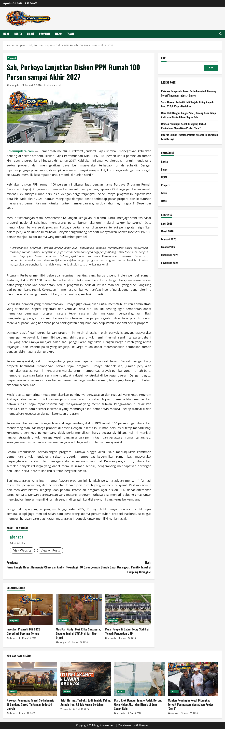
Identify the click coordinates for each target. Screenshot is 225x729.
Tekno (58, 34)
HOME (6, 34)
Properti (44, 34)
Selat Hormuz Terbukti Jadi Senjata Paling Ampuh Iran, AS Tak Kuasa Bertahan (187, 104)
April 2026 (166, 223)
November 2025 (169, 262)
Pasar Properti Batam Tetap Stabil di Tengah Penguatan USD (127, 631)
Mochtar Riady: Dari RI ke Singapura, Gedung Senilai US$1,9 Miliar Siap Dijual (78, 633)
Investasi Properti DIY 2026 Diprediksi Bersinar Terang (23, 631)
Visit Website (22, 550)
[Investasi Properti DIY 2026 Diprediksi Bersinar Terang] (30, 609)
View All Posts (50, 550)
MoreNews (124, 725)
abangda (14, 85)
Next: (115, 567)
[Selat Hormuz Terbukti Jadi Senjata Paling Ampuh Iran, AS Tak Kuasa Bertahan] (85, 679)
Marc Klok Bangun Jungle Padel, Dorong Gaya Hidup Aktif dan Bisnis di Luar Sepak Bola (188, 115)
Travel (70, 34)
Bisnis (30, 34)
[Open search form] (220, 33)
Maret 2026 (167, 231)
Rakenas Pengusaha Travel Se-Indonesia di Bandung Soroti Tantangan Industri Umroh (188, 93)
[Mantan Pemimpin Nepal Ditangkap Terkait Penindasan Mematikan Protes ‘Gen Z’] (193, 679)
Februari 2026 (168, 239)
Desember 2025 (169, 255)
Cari (164, 58)
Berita (18, 34)
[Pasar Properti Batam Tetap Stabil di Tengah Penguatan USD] (128, 609)
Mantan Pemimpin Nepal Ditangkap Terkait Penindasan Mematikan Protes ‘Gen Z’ (183, 126)
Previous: (42, 564)
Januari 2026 (168, 247)
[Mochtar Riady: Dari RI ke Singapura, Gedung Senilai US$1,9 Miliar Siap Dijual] (79, 609)
